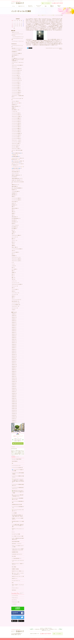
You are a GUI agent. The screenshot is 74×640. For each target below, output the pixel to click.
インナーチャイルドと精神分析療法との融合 (18, 502)
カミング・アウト (14, 173)
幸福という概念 (14, 247)
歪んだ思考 (13, 220)
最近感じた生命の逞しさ (15, 106)
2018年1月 (13, 408)
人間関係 (13, 231)
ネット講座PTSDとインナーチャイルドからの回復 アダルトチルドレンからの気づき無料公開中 (18, 59)
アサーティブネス (14, 225)
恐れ (12, 274)
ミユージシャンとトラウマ (16, 299)
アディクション (14, 286)
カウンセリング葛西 (15, 146)
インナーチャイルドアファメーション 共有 (18, 39)
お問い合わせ (14, 590)
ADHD (13, 250)
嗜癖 (12, 206)
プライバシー (14, 240)
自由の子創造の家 (14, 55)
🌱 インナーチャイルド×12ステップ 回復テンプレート (17, 510)
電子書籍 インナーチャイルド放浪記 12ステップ (18, 519)
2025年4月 (13, 320)
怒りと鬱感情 (14, 228)
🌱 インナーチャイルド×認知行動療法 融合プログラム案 (17, 499)
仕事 (12, 297)
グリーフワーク (14, 294)
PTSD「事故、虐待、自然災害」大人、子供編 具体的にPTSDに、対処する (17, 516)
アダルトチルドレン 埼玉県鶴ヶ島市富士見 (18, 96)
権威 (12, 270)
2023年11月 (13, 334)
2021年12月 (13, 354)
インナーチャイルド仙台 (15, 85)
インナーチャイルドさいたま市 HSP (17, 98)
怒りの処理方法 (14, 226)
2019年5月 (13, 386)
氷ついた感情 (14, 269)
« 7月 (14, 28)
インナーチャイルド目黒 (15, 136)
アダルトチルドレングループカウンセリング (18, 561)
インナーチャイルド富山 (15, 73)
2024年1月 (13, 332)
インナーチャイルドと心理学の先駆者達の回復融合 (18, 473)
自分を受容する (14, 221)
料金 (12, 582)
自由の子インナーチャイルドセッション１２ (18, 529)
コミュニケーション (15, 282)
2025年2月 (13, 322)
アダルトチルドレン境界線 (16, 235)
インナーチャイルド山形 (15, 93)
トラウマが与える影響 (15, 191)
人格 (12, 243)
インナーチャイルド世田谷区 (16, 133)
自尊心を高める (14, 216)
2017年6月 (13, 420)
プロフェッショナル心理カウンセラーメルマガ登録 (18, 546)
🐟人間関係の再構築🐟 (15, 156)
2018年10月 (13, 393)
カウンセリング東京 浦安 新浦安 (17, 150)
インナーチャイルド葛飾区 (16, 118)
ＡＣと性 (13, 265)
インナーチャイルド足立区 (16, 119)
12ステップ (13, 66)
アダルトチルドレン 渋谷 (16, 140)
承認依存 (13, 272)
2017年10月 (13, 413)
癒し (12, 463)
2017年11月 (13, 411)
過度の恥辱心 (14, 194)
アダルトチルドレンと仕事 (16, 260)
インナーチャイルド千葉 (15, 113)
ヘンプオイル (14, 111)
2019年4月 (13, 388)
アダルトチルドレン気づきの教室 (17, 65)
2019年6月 (13, 384)
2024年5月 (13, 330)
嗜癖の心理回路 (14, 186)
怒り (12, 230)
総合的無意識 (14, 51)
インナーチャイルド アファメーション (18, 41)
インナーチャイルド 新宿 (16, 141)
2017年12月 (13, 410)
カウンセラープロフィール (16, 580)
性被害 (13, 296)
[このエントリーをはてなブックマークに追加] (27, 48)
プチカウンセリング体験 (15, 601)
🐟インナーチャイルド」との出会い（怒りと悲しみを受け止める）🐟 (18, 162)
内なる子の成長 (14, 201)
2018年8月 (13, 396)
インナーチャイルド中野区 (16, 131)
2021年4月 (13, 361)
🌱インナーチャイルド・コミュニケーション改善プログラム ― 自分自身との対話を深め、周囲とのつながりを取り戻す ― (18, 481)
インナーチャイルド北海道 (16, 92)
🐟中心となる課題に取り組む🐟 (16, 153)
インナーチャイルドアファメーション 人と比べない (18, 34)
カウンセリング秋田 (15, 101)
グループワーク (14, 599)
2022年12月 (13, 340)
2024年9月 (13, 325)
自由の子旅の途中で (15, 301)
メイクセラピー (14, 604)
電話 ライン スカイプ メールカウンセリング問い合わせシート (18, 574)
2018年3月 (13, 405)
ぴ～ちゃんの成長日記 (15, 304)
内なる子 (13, 203)
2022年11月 (13, 342)
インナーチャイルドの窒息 (16, 198)
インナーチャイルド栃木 (15, 82)
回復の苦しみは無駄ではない (16, 175)
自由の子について (14, 578)
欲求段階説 (13, 255)
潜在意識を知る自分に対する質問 (17, 504)
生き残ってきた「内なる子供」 (16, 180)
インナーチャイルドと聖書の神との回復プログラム (18, 477)
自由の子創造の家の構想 (15, 541)
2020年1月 (13, 376)
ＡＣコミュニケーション (15, 257)
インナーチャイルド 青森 (16, 90)
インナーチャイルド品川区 (16, 138)
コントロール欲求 (14, 289)
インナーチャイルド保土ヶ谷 (16, 70)
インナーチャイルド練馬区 (16, 128)
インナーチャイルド (15, 302)
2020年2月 (13, 374)
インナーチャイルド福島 (15, 87)
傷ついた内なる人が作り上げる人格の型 (18, 181)
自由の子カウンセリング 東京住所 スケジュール (18, 564)
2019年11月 (13, 378)
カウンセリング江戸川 (15, 145)
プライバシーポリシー (15, 587)
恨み (12, 275)
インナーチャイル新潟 (15, 75)
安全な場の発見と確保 (15, 171)
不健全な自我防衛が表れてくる (16, 178)
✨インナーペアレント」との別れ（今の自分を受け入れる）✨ (18, 159)
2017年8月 (13, 416)
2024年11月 (13, 324)
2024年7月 (13, 327)
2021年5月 (13, 359)
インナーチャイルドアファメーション (18, 36)
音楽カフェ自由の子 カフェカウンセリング (18, 585)
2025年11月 (13, 317)
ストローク (13, 280)
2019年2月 (13, 391)
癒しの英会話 (14, 566)
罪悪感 (13, 245)
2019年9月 (13, 381)
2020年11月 (13, 364)
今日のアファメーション (15, 32)
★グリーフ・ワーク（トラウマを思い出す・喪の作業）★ (18, 164)
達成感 (13, 213)
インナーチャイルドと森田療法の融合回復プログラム (18, 485)
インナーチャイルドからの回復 (16, 248)
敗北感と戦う (14, 204)
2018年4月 (13, 403)
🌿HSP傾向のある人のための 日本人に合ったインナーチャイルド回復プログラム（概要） (18, 491)
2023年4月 (13, 337)
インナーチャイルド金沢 (15, 71)
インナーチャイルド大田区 (16, 135)
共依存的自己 (14, 193)
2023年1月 (13, 339)
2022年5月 (13, 349)
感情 (12, 233)
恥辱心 (13, 242)
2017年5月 (13, 422)
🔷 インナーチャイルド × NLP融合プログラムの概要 (17, 470)
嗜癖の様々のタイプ (15, 184)
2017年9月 (13, 415)
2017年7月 (13, 418)
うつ (12, 264)
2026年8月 (13, 313)
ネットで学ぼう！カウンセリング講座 (17, 536)
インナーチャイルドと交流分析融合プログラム (18, 507)
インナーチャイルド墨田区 (16, 124)
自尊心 (13, 211)
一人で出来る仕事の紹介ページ (16, 558)
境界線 (13, 196)
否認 (12, 287)
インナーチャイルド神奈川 (16, 78)
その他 (13, 309)
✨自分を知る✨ (14, 154)
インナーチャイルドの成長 (16, 199)
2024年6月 (13, 329)
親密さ (13, 238)
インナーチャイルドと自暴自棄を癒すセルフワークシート (18, 488)
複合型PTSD (13, 189)
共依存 (13, 291)
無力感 (13, 223)
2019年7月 (13, 383)
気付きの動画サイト (15, 109)
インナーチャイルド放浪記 (16, 68)
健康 (12, 56)
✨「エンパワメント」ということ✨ (17, 166)
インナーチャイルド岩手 (15, 88)
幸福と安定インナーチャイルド (16, 48)
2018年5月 (13, 401)
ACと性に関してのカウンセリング (17, 554)
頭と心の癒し (14, 556)
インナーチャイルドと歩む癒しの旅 (17, 467)
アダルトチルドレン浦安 (15, 148)
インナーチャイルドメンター (16, 465)
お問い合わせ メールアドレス (16, 543)
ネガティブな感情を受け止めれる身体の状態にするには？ (18, 539)
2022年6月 (13, 347)
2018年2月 (13, 406)
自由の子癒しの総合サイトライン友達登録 (18, 522)
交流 (12, 215)
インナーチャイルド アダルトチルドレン (18, 63)
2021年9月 (13, 357)
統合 (12, 253)
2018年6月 (13, 400)
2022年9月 (13, 344)
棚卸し (13, 277)
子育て (13, 279)
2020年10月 (13, 366)
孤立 (12, 267)
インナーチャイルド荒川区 (16, 121)
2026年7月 (13, 315)
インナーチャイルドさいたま (16, 80)
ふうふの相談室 (14, 512)
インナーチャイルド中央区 (16, 114)
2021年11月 (13, 356)
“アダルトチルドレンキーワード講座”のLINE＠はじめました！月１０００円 (18, 549)
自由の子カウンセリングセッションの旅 (18, 576)
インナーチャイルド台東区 (16, 126)
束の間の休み (14, 104)
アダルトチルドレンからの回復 (16, 284)
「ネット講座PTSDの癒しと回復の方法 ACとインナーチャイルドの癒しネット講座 (18, 525)
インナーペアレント (15, 292)
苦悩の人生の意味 (14, 208)
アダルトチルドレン (15, 306)
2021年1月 (13, 362)
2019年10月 (13, 379)
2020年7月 (13, 369)
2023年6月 (13, 335)
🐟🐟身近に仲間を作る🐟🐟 (16, 168)
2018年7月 (13, 398)
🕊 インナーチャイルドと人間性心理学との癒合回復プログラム (17, 495)
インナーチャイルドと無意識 (16, 53)
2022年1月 (13, 352)
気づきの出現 (14, 176)
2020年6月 (13, 371)
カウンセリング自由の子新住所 (16, 459)
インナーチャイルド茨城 (15, 83)
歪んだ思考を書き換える (15, 218)
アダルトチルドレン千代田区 (16, 116)
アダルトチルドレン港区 (15, 143)
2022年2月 (13, 351)
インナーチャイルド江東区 (16, 123)
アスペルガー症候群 (15, 252)
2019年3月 (13, 389)
